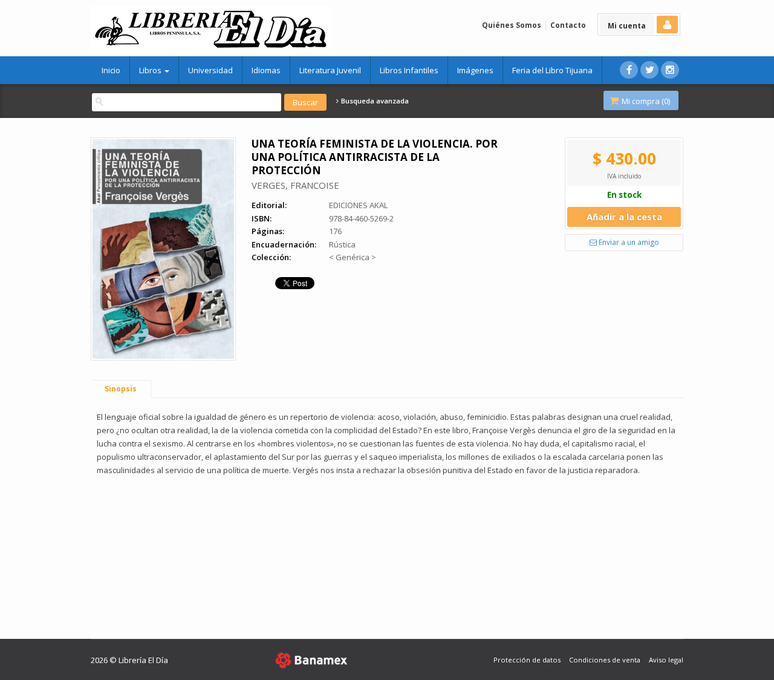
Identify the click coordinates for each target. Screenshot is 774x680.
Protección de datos (527, 659)
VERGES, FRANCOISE (295, 185)
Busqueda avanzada (374, 101)
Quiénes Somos (511, 25)
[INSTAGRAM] (670, 70)
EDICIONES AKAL (358, 205)
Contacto (568, 25)
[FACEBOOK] (629, 70)
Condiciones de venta (604, 659)
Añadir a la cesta (624, 217)
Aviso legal (666, 659)
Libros (151, 70)
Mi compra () (645, 101)
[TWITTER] (649, 70)
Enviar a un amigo (628, 242)
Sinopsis (121, 389)
